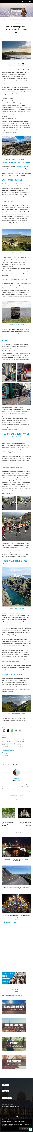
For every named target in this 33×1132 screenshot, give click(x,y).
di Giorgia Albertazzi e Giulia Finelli (10, 1106)
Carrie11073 (15, 608)
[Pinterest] (18, 63)
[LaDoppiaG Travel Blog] (16, 10)
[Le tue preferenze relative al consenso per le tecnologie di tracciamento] (30, 1129)
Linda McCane (15, 324)
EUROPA (9, 19)
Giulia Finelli (16, 780)
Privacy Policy (6, 1091)
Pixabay (21, 252)
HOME (3, 19)
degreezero (15, 252)
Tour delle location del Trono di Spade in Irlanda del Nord (8, 750)
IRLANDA (14, 19)
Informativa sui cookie (7, 1125)
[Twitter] (14, 63)
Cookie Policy (5, 1084)
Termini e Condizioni (7, 1097)
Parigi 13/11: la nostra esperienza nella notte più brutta (25, 823)
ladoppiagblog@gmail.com (18, 995)
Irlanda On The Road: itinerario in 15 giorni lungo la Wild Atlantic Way (8, 741)
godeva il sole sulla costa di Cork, (11, 447)
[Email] (23, 63)
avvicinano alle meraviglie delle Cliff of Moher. (15, 336)
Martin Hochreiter (16, 713)
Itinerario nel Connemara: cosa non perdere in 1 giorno (22, 741)
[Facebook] (10, 63)
